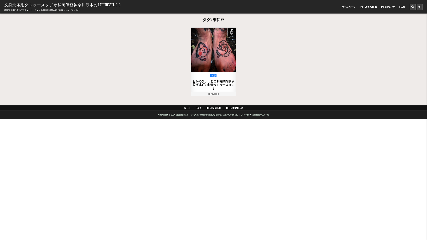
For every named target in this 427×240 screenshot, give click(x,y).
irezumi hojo (213, 94)
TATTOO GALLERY (368, 7)
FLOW (402, 7)
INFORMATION (388, 7)
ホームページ (349, 7)
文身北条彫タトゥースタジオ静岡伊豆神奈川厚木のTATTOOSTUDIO (62, 5)
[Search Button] (413, 7)
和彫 (213, 75)
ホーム (186, 108)
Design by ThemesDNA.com (255, 114)
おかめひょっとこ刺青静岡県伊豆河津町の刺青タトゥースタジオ (213, 84)
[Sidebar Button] (420, 7)
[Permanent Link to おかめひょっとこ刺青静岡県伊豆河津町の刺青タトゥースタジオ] (213, 50)
